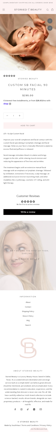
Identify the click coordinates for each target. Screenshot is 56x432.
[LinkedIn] (34, 409)
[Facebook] (15, 409)
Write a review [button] (28, 212)
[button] (9, 76)
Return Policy (28, 316)
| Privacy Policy (45, 425)
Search (28, 325)
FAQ (28, 320)
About (28, 302)
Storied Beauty (28, 79)
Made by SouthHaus (12, 425)
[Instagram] (21, 409)
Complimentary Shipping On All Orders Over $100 (28, 2)
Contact (28, 307)
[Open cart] (52, 10)
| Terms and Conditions (30, 425)
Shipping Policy (28, 311)
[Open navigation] (4, 10)
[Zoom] (49, 20)
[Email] (40, 409)
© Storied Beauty (28, 422)
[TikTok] (28, 409)
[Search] (48, 10)
